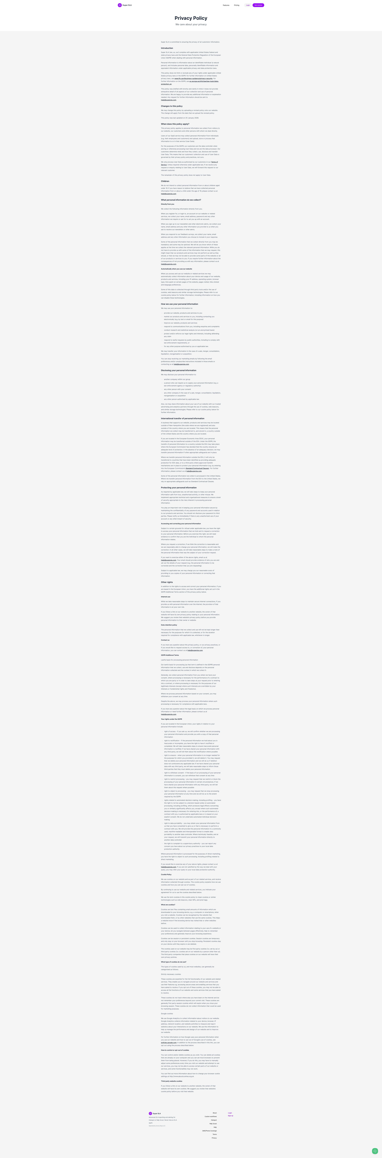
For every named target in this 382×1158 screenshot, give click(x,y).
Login (248, 5)
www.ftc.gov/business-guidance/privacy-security (193, 78)
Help (215, 1127)
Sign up (230, 1115)
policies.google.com (168, 1043)
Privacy (214, 1138)
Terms (215, 1134)
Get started (258, 5)
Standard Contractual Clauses (197, 468)
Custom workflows (211, 1116)
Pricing (236, 5)
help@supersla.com (168, 100)
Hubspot (214, 1120)
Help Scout (213, 1123)
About (215, 1113)
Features (226, 5)
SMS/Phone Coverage (209, 1131)
